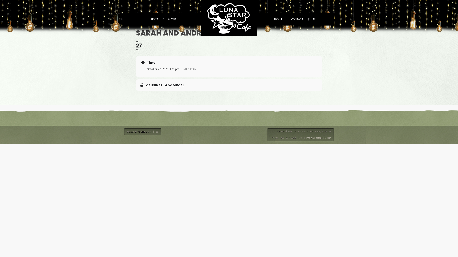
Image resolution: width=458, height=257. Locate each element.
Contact (297, 19)
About (278, 19)
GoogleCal (174, 85)
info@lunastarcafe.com (318, 137)
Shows (171, 19)
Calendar (154, 85)
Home (155, 19)
